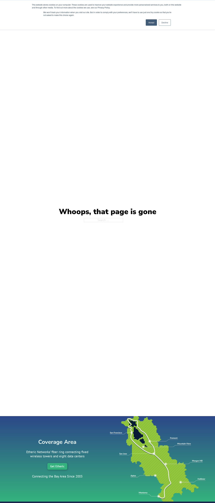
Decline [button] (164, 22)
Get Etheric (57, 466)
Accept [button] (151, 22)
